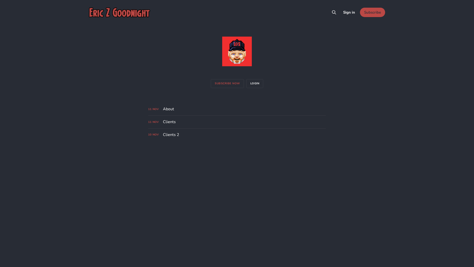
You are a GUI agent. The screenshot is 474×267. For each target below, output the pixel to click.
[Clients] (237, 122)
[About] (237, 109)
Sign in (349, 12)
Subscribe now (227, 83)
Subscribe (372, 12)
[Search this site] (334, 12)
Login (254, 83)
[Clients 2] (237, 135)
